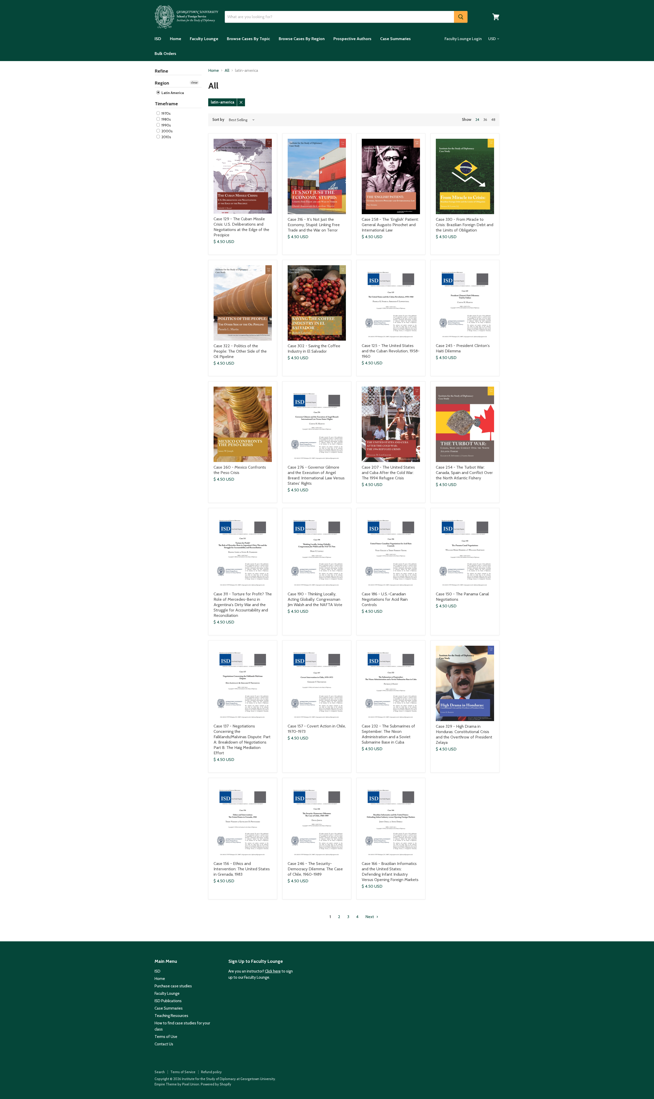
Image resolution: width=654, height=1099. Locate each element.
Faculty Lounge (204, 38)
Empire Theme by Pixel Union (177, 1084)
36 (485, 119)
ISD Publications (168, 1001)
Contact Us (164, 1044)
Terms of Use (166, 1036)
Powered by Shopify (216, 1084)
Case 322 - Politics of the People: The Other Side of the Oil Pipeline (240, 351)
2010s (166, 137)
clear (194, 82)
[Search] (461, 17)
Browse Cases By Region (302, 38)
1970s (166, 113)
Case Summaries (395, 38)
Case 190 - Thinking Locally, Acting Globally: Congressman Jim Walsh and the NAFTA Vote (315, 599)
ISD (158, 38)
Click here (273, 971)
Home (175, 38)
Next (370, 916)
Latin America (172, 92)
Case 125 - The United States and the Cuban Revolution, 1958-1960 (390, 351)
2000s (167, 131)
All (227, 70)
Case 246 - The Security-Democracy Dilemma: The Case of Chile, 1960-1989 (315, 869)
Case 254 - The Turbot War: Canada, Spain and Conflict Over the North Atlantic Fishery (464, 472)
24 (477, 119)
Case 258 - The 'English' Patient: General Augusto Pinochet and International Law (390, 225)
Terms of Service (182, 1072)
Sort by (218, 120)
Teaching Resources (171, 1015)
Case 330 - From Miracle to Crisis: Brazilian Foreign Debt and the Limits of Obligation (464, 225)
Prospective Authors (352, 38)
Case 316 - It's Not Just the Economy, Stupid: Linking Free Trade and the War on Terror (314, 225)
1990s (166, 125)
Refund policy (211, 1072)
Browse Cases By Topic (248, 38)
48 (493, 119)
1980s (166, 119)
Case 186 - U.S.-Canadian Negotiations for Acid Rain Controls (385, 599)
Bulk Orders (165, 53)
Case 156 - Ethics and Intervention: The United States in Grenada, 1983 (242, 869)
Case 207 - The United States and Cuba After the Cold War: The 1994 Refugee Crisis (388, 472)
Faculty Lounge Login (463, 39)
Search (160, 1072)
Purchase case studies (173, 986)
